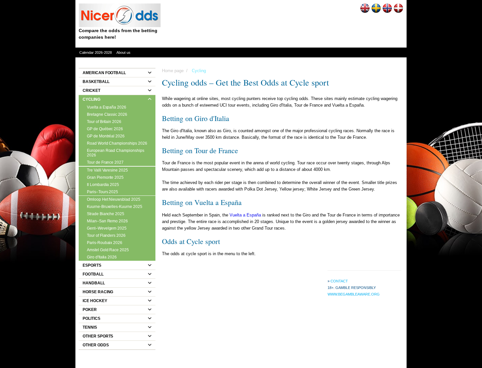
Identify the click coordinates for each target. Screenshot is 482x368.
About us (123, 52)
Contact (339, 281)
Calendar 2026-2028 (95, 52)
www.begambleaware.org (354, 294)
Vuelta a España (245, 215)
